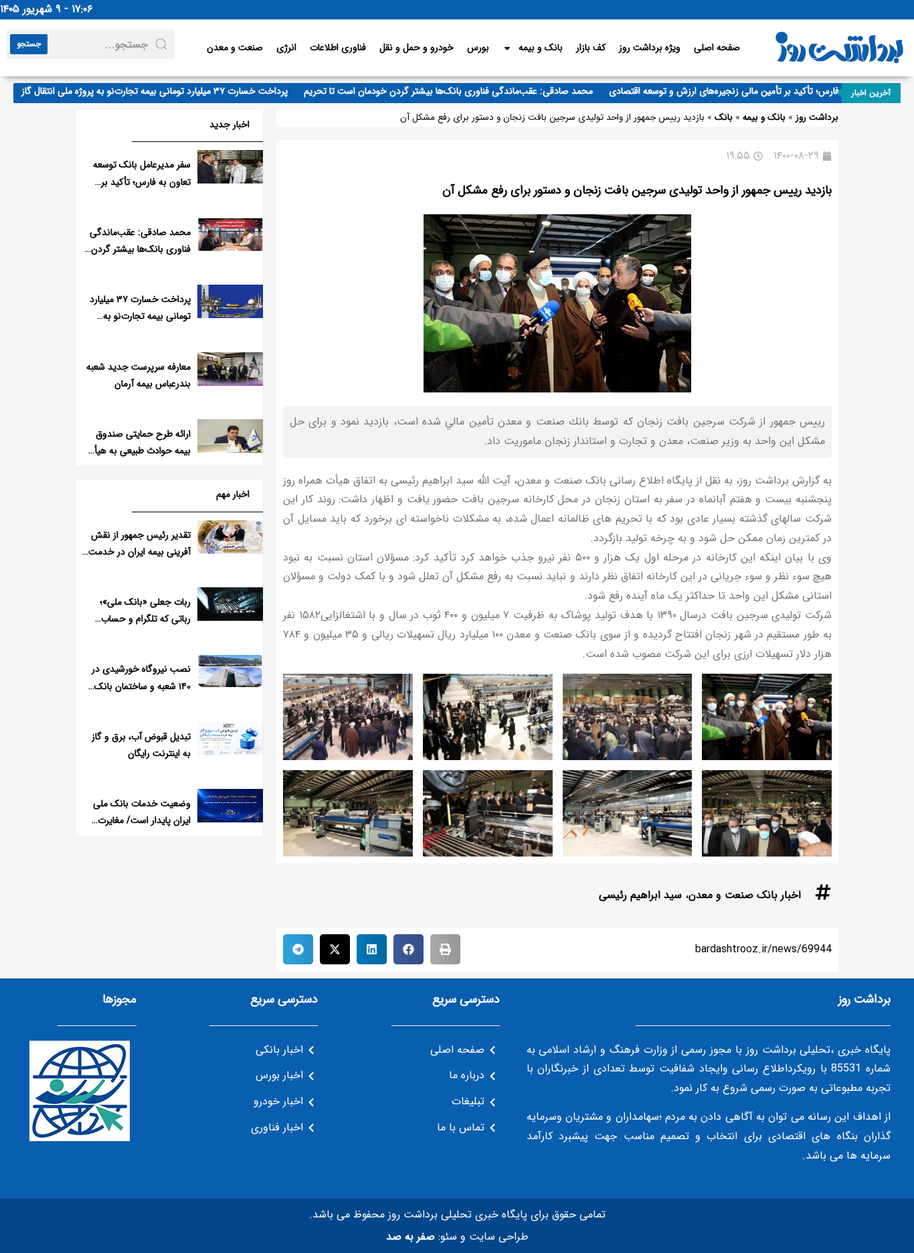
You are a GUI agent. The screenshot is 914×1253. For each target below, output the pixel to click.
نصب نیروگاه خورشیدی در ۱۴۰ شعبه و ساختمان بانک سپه (141, 686)
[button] (445, 949)
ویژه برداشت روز (649, 47)
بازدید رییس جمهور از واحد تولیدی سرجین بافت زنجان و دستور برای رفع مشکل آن (637, 190)
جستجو (29, 44)
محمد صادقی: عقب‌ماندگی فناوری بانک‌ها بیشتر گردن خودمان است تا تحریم (465, 91)
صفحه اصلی (717, 47)
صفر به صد (410, 1236)
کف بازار (591, 47)
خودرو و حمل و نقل (416, 47)
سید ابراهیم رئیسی (640, 895)
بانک (724, 117)
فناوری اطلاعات (338, 47)
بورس (478, 47)
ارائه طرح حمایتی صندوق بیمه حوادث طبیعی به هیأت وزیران (138, 451)
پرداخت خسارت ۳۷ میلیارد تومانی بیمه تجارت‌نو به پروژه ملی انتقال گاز (171, 91)
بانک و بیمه (541, 47)
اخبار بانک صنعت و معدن (745, 895)
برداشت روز (817, 117)
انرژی (286, 47)
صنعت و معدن (235, 47)
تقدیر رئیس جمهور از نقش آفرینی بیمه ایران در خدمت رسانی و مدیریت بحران (139, 552)
